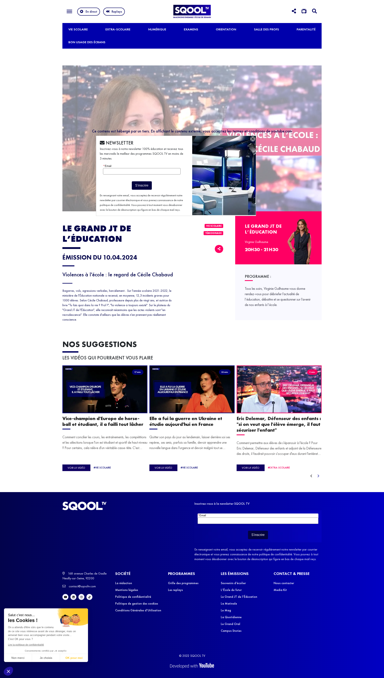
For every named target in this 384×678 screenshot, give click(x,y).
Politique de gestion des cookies (136, 603)
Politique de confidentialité (133, 597)
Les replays (175, 590)
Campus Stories (231, 631)
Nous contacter (284, 583)
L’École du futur (231, 590)
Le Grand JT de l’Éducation (239, 597)
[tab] (294, 12)
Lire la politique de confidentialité (26, 644)
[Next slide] (318, 476)
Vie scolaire (78, 29)
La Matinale (229, 603)
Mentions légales (126, 590)
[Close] (252, 138)
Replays (117, 11)
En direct (91, 11)
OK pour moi (74, 657)
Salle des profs (266, 29)
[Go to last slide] (311, 476)
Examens (191, 29)
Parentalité (306, 29)
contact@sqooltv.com (82, 586)
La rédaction (123, 583)
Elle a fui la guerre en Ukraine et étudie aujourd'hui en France (185, 421)
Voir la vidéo (76, 468)
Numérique (157, 29)
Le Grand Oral (230, 624)
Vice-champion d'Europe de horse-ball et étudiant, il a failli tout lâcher (102, 421)
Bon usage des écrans (86, 42)
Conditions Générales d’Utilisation (138, 610)
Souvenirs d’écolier (233, 583)
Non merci (17, 657)
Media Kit (280, 590)
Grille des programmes (183, 583)
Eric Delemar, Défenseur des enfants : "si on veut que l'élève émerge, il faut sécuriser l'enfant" (279, 424)
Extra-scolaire (117, 29)
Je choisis (46, 657)
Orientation (226, 29)
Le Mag (226, 610)
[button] (8, 671)
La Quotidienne (231, 617)
